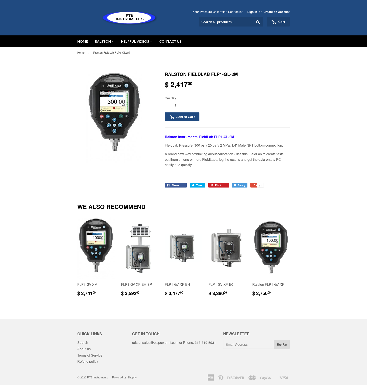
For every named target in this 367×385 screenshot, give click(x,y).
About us (84, 348)
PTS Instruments (97, 377)
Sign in (252, 12)
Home (82, 41)
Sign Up (282, 344)
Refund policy (87, 361)
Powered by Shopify (124, 377)
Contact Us (170, 41)
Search (82, 342)
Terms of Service (89, 355)
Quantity (170, 98)
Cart (281, 22)
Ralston (103, 41)
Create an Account (277, 12)
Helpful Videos (135, 41)
